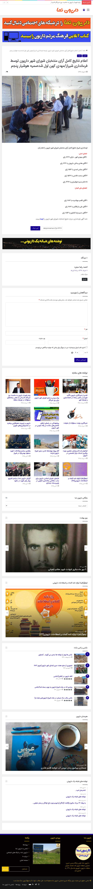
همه (79, 56)
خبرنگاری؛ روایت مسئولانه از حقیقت (75, 423)
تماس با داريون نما (22, 848)
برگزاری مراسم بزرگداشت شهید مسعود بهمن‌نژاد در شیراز (20, 452)
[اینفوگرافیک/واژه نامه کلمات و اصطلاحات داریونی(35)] (75, 469)
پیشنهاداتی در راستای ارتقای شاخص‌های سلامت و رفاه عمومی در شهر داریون (47, 425)
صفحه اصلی (24, 860)
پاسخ (84, 279)
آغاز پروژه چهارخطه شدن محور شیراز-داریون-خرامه (47, 452)
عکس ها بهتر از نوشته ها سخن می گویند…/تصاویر (55, 654)
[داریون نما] (67, 10)
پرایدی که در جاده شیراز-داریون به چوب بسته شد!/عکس (53, 687)
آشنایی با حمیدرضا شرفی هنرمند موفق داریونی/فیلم (64, 768)
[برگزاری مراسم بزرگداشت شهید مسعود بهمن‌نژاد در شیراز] (18, 442)
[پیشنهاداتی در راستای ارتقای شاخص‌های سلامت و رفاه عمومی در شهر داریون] (46, 414)
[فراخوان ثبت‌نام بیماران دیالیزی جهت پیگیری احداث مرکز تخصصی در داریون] (75, 442)
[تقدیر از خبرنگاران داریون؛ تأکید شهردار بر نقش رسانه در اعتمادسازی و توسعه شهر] (75, 386)
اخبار (80, 50)
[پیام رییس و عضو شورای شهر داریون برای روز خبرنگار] (46, 387)
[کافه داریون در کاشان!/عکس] (80, 679)
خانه (84, 50)
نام (85, 329)
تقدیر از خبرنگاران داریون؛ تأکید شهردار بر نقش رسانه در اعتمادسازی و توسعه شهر (75, 397)
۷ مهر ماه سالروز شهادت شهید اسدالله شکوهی (66, 569)
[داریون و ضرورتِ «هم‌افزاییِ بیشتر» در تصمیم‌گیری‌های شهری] (18, 414)
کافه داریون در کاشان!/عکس (63, 676)
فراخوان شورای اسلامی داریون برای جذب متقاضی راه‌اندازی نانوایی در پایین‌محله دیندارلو (47, 481)
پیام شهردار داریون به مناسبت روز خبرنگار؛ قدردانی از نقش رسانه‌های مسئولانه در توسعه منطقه (51, 2)
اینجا (41, 219)
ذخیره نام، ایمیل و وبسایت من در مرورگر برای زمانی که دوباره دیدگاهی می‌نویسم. (60, 347)
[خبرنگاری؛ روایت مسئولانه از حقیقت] (75, 414)
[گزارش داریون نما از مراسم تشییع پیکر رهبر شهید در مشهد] (18, 469)
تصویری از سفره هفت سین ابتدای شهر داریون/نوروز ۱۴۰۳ (53, 665)
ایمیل (85, 338)
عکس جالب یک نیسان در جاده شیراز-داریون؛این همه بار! (53, 698)
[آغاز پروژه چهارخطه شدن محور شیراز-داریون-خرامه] (46, 442)
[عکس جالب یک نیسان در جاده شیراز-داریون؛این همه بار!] (80, 701)
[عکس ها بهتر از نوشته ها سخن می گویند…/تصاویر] (80, 658)
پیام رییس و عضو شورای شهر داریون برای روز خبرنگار (47, 399)
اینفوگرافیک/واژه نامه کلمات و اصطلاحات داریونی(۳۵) (77, 479)
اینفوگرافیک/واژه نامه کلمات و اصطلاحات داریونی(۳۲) (63, 634)
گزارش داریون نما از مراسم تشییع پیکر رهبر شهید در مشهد (19, 479)
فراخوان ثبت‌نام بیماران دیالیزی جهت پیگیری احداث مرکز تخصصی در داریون (75, 453)
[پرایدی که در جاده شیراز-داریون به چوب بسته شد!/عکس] (80, 690)
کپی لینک (35, 228)
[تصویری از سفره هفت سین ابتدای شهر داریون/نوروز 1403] (80, 669)
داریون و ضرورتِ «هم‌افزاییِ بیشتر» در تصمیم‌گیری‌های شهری (18, 424)
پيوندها (25, 845)
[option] (46, 548)
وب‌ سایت (42, 338)
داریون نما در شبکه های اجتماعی (17, 852)
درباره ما (25, 856)
